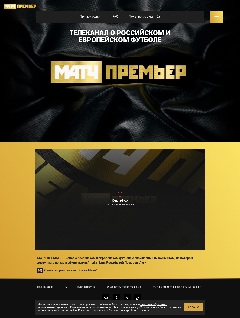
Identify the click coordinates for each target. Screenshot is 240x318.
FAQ (115, 16)
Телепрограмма (141, 16)
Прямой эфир (90, 16)
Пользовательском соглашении (91, 307)
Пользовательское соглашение (123, 286)
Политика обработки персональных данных (176, 286)
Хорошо (193, 307)
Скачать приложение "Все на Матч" (70, 270)
